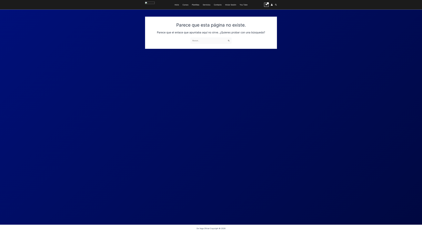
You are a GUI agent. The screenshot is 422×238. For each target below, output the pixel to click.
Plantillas (195, 5)
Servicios (206, 5)
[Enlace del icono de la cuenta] (272, 5)
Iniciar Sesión (230, 5)
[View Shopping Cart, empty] (266, 5)
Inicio (177, 5)
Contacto (218, 5)
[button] (276, 4)
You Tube (243, 5)
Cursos (185, 5)
